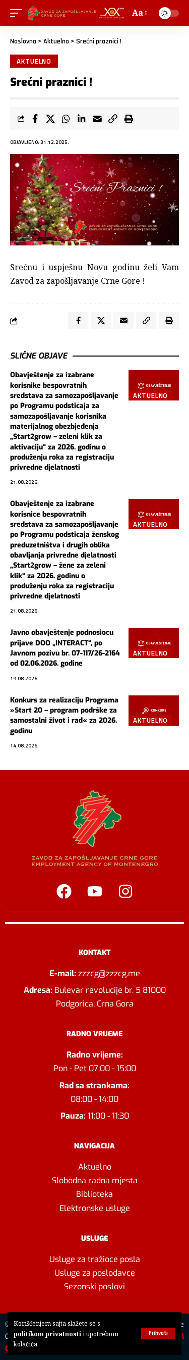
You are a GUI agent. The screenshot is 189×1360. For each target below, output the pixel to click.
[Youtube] (95, 891)
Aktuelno (56, 41)
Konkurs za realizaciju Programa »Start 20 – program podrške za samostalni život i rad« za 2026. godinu (64, 715)
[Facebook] (64, 891)
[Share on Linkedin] (82, 119)
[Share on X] (50, 119)
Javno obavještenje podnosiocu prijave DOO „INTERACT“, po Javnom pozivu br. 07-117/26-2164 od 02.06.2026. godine (65, 648)
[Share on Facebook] (35, 119)
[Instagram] (125, 891)
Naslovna (23, 41)
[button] (158, 1333)
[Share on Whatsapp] (66, 119)
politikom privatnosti (47, 1334)
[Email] (97, 119)
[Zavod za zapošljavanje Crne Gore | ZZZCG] (77, 13)
